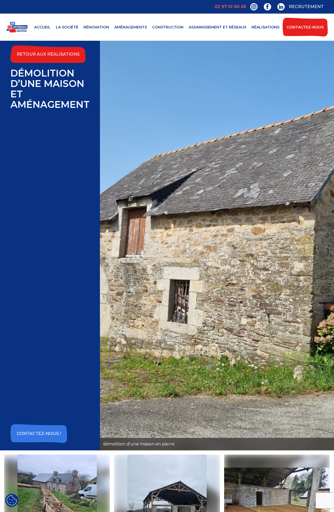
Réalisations (265, 27)
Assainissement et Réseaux (217, 27)
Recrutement (306, 6)
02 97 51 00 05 (230, 6)
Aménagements (130, 27)
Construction (167, 27)
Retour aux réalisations (48, 54)
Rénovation (96, 27)
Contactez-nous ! (39, 433)
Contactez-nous (305, 27)
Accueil (42, 27)
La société (67, 27)
